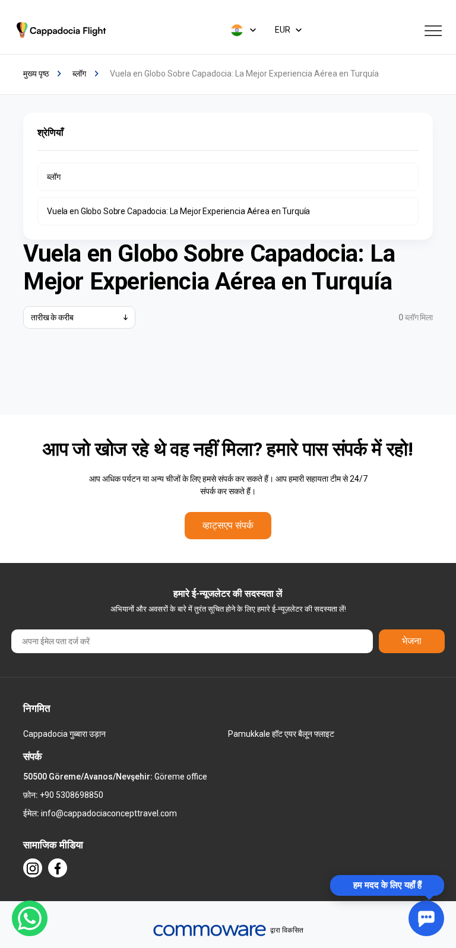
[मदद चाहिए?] (426, 918)
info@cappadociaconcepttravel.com (109, 813)
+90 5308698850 (71, 795)
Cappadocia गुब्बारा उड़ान (64, 734)
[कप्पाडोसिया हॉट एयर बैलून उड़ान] (63, 30)
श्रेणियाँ (50, 132)
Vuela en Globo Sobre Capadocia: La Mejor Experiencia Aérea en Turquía (178, 211)
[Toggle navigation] (433, 30)
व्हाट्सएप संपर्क (228, 525)
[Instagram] (32, 867)
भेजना (412, 641)
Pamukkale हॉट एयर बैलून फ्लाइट (281, 734)
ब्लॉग (54, 177)
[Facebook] (57, 867)
